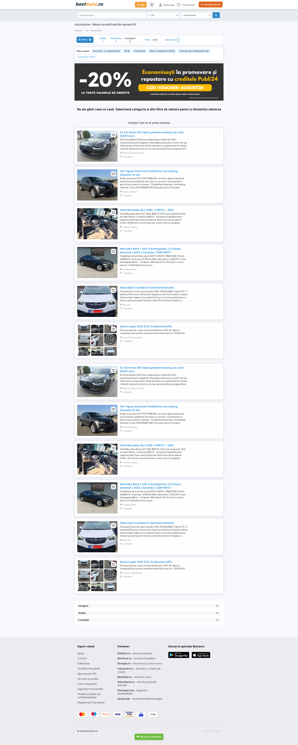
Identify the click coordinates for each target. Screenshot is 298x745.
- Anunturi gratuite (134, 653)
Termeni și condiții (87, 678)
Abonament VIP (86, 673)
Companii (138, 51)
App (142, 4)
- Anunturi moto (134, 677)
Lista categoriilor (87, 683)
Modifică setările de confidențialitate (89, 696)
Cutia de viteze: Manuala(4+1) (192, 51)
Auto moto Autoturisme (105, 51)
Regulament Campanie (91, 702)
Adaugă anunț (211, 4)
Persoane (116, 39)
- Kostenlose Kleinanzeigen (139, 698)
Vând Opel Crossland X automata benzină (147, 287)
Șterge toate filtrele (86, 57)
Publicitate (83, 663)
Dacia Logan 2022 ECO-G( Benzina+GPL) (146, 326)
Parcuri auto (189, 5)
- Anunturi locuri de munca (139, 663)
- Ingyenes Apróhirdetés (132, 692)
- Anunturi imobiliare (136, 658)
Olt (125, 51)
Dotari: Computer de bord (161, 51)
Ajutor (80, 653)
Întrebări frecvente (88, 668)
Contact (82, 658)
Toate (102, 39)
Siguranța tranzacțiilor (90, 688)
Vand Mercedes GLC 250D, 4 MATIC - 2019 (147, 209)
